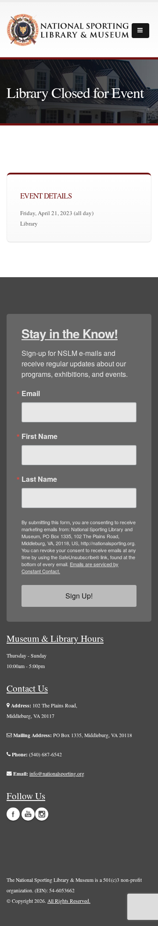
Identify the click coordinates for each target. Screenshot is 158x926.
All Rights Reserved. (68, 901)
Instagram (41, 814)
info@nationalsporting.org (56, 773)
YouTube (28, 814)
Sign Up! (79, 596)
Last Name (39, 479)
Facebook (13, 814)
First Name (39, 436)
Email (31, 393)
